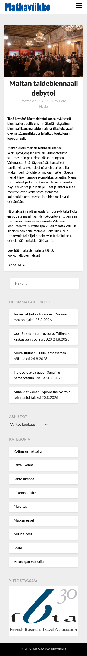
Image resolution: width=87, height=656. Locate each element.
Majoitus (20, 506)
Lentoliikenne (24, 479)
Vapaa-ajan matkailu (29, 562)
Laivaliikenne (24, 465)
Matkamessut (24, 520)
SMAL (18, 548)
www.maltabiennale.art (23, 255)
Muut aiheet (23, 534)
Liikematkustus (25, 493)
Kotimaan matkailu (28, 451)
